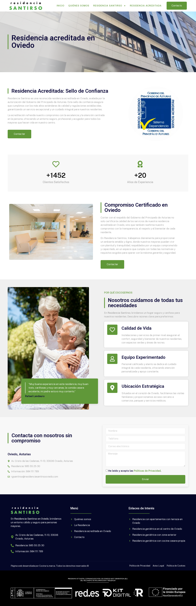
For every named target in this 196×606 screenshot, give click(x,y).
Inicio (60, 5)
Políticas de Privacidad (147, 470)
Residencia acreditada (146, 5)
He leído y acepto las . (134, 470)
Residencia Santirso (107, 5)
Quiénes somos (78, 5)
